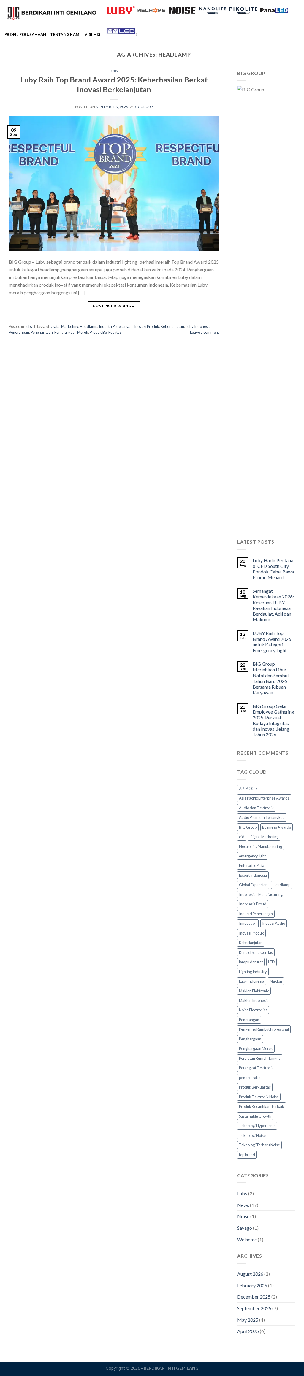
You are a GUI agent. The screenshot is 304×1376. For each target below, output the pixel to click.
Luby (114, 71)
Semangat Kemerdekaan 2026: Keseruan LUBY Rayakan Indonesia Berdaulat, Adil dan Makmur (273, 605)
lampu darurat (251, 961)
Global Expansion (253, 884)
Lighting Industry (253, 971)
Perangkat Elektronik (256, 1067)
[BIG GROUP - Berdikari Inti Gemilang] (50, 13)
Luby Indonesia (198, 326)
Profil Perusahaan (25, 34)
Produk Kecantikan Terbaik (261, 1106)
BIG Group (248, 827)
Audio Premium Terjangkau (262, 817)
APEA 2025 (248, 788)
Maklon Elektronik (254, 991)
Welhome (247, 1239)
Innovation (248, 923)
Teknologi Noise (252, 1135)
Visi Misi (93, 34)
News (243, 1205)
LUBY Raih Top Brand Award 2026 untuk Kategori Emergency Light (272, 641)
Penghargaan (42, 332)
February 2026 (252, 1285)
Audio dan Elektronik (256, 807)
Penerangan (19, 332)
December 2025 (253, 1296)
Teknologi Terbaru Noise (259, 1145)
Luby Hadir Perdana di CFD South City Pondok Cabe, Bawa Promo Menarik (273, 568)
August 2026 (250, 1274)
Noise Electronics (253, 1010)
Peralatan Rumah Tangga (260, 1058)
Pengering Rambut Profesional (264, 1029)
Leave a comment (204, 332)
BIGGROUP (143, 107)
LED (271, 961)
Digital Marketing (64, 326)
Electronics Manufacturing (260, 846)
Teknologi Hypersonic (257, 1125)
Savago (244, 1228)
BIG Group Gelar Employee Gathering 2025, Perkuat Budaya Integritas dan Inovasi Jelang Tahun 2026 (273, 720)
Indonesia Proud (252, 904)
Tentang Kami (65, 34)
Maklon (276, 981)
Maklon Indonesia (254, 1000)
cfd (241, 836)
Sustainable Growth (255, 1116)
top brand (247, 1154)
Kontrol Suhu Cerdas (256, 952)
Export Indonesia (253, 875)
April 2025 (248, 1331)
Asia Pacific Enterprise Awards (264, 798)
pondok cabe (249, 1077)
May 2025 (247, 1320)
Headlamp (88, 326)
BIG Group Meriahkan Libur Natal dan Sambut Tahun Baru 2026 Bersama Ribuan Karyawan (271, 678)
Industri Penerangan (116, 326)
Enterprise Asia (251, 865)
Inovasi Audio (273, 923)
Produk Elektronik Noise (259, 1096)
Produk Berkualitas (105, 332)
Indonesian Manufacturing (261, 894)
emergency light (252, 856)
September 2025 (254, 1308)
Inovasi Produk (146, 326)
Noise (243, 1216)
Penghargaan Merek (71, 332)
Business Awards (276, 827)
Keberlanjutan (172, 326)
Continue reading (114, 306)
